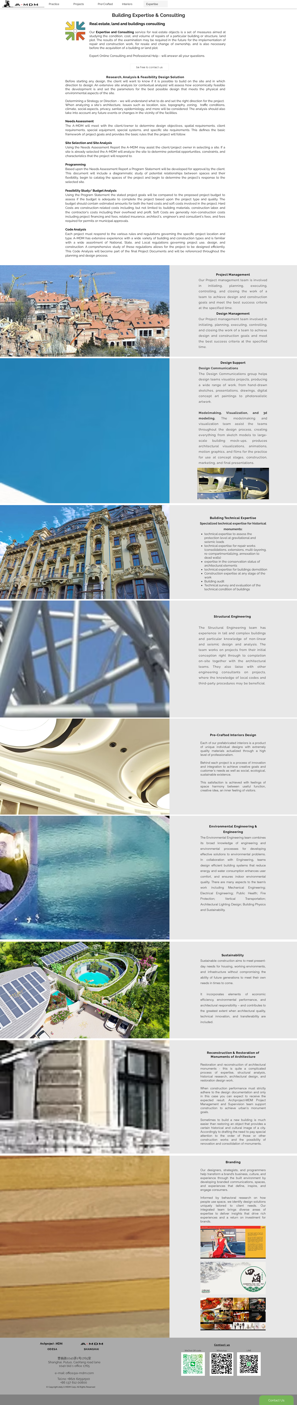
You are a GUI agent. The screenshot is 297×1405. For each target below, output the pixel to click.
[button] (51, 1343)
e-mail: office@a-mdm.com (74, 1373)
